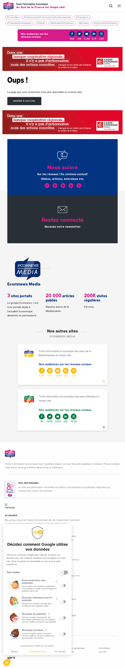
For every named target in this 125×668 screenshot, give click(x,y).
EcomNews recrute (104, 650)
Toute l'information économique (40, 6)
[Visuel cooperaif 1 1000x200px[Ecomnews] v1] (62, 59)
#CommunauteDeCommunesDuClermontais (47, 17)
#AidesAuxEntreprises (62, 23)
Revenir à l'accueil (24, 101)
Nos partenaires (28, 483)
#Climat (41, 23)
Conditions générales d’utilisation (73, 650)
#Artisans (84, 23)
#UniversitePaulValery (105, 23)
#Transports (82, 17)
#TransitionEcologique (19, 23)
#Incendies (13, 17)
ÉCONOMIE (11, 515)
